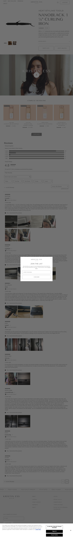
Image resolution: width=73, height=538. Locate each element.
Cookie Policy (38, 529)
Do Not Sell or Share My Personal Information (54, 527)
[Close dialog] (51, 258)
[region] (36, 530)
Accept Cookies (54, 535)
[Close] (70, 530)
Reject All (54, 531)
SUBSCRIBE (36, 277)
